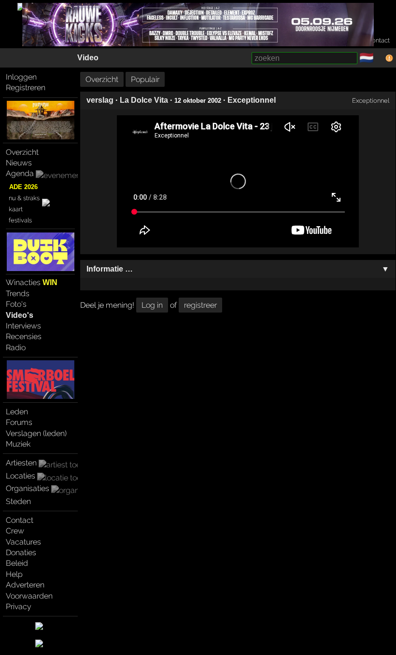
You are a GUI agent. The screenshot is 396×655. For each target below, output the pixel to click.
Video (88, 58)
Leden (17, 411)
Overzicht (22, 152)
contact (379, 40)
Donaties (21, 552)
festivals (20, 220)
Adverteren (25, 584)
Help (14, 574)
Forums (19, 422)
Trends (17, 293)
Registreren (25, 87)
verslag (99, 100)
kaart (16, 209)
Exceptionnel (251, 100)
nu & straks (24, 198)
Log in (152, 305)
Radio (16, 347)
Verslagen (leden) (36, 433)
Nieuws (19, 162)
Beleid (17, 563)
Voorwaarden (29, 595)
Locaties (20, 475)
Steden (18, 501)
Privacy (18, 606)
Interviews (23, 325)
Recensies (24, 336)
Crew (15, 530)
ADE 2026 (23, 187)
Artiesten (21, 462)
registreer (200, 305)
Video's (19, 315)
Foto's (16, 304)
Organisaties (27, 488)
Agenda (20, 173)
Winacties (31, 282)
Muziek (18, 444)
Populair (145, 79)
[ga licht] (379, 58)
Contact (19, 520)
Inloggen (21, 77)
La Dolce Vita (144, 100)
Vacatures (23, 541)
